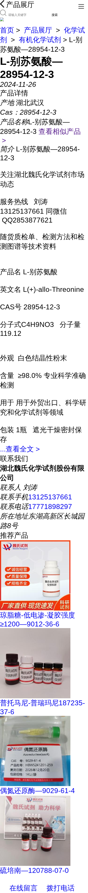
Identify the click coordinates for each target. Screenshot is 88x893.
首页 (7, 30)
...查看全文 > (20, 449)
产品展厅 (38, 30)
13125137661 (50, 497)
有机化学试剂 (40, 40)
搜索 (55, 15)
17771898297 (50, 506)
